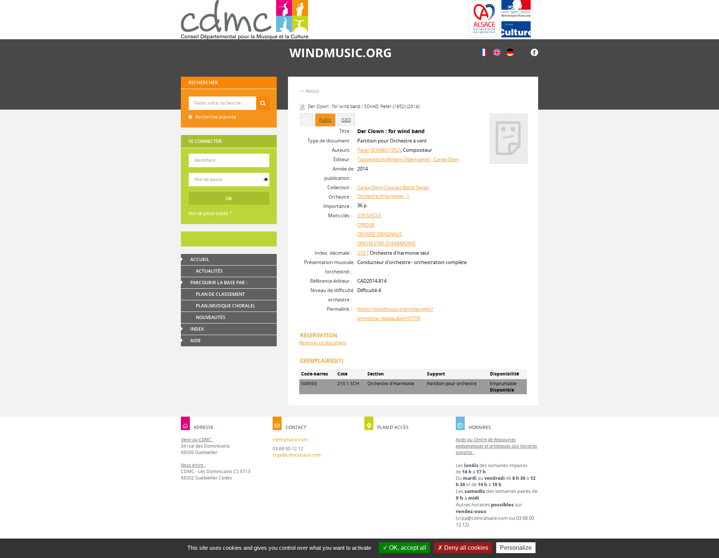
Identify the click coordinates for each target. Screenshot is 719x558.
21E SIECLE (369, 215)
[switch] (266, 179)
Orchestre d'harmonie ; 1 (383, 196)
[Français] (484, 52)
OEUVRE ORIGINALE (379, 234)
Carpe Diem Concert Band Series (393, 187)
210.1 (363, 252)
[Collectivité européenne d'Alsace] (484, 18)
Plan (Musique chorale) (225, 306)
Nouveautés (210, 317)
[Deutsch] (510, 52)
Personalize (516, 548)
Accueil (199, 259)
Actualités (209, 271)
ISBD (346, 120)
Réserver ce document (322, 343)
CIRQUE (365, 224)
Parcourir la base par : (218, 282)
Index (197, 329)
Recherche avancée (215, 117)
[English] (497, 52)
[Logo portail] (244, 19)
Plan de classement (220, 294)
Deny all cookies (465, 548)
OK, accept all (407, 548)
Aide (195, 340)
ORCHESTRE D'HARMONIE (386, 243)
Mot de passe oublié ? (209, 213)
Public (325, 120)
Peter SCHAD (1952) (379, 150)
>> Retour (309, 91)
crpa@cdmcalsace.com (297, 455)
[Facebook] (534, 52)
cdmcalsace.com (290, 439)
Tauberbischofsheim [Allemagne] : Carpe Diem (408, 159)
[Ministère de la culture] (516, 18)
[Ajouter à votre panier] (306, 120)
